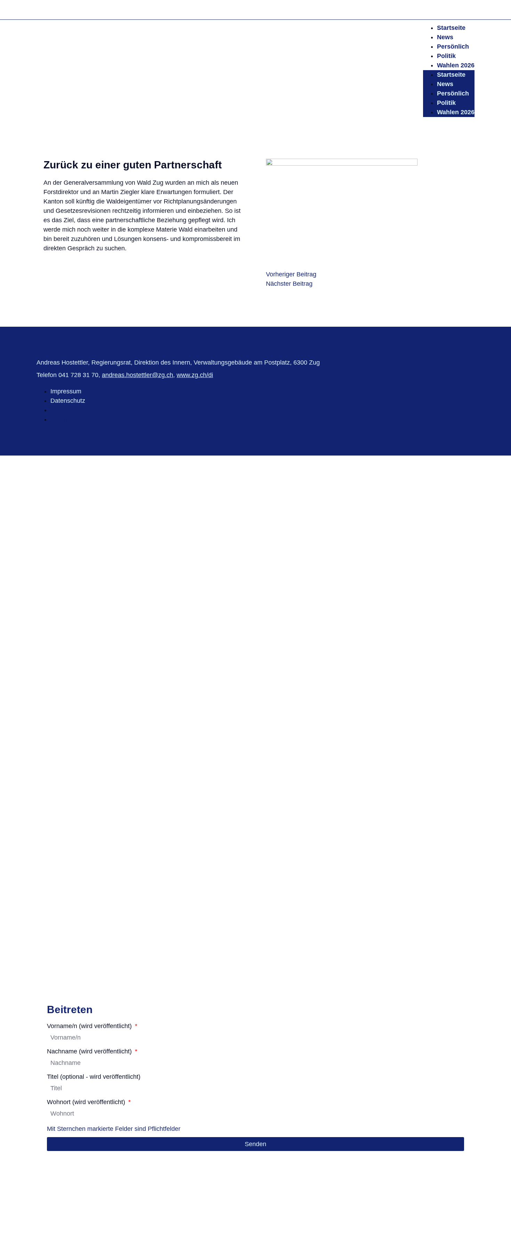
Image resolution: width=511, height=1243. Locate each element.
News (445, 37)
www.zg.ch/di (195, 375)
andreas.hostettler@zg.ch (137, 375)
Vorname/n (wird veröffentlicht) (90, 1026)
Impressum (65, 391)
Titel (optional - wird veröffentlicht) (93, 1077)
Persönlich (453, 46)
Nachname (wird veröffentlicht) (90, 1051)
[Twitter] (454, 9)
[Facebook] (425, 9)
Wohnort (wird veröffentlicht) (87, 1102)
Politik (446, 55)
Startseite (451, 27)
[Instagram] (439, 9)
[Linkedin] (468, 9)
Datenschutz (67, 400)
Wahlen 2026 (455, 65)
